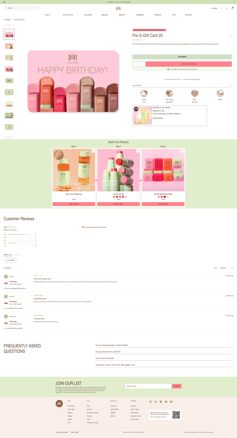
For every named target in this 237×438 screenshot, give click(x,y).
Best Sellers (68, 15)
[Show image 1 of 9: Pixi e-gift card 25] (9, 34)
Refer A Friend (135, 409)
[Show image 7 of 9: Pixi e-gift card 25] (9, 103)
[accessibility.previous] (2, 2)
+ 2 (125, 196)
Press (88, 419)
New (47, 15)
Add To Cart (73, 204)
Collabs (70, 419)
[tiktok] (155, 402)
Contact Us (114, 406)
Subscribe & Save (136, 416)
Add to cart (188, 64)
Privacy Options (210, 432)
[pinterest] (166, 402)
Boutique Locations (92, 413)
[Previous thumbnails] (9, 25)
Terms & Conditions (201, 432)
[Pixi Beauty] (118, 8)
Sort (215, 268)
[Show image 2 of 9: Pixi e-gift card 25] (9, 46)
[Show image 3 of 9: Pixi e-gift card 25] (9, 57)
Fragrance (140, 15)
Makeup (122, 15)
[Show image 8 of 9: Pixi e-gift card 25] (9, 115)
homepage (7, 20)
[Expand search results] (36, 8)
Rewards (215, 8)
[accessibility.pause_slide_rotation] (4, 2)
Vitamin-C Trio (159, 111)
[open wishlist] (227, 8)
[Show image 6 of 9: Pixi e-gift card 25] (9, 92)
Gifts (174, 15)
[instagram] (150, 402)
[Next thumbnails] (9, 137)
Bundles (158, 15)
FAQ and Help (114, 409)
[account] (221, 8)
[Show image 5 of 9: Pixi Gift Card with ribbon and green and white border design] (9, 80)
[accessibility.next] (234, 2)
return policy (197, 79)
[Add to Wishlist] (231, 35)
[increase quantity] (142, 64)
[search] (6, 8)
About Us (89, 409)
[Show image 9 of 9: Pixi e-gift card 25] (9, 127)
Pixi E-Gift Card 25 (19, 20)
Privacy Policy (193, 432)
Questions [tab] (18, 255)
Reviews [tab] (8, 255)
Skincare (104, 15)
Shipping (113, 413)
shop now (158, 118)
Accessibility (186, 432)
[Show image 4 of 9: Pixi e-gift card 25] (9, 69)
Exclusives (88, 15)
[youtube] (171, 402)
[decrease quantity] (135, 64)
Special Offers (135, 419)
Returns (113, 416)
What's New (71, 409)
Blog (88, 406)
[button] (20, 234)
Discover (188, 15)
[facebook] (161, 402)
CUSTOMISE (182, 57)
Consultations (134, 413)
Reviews (89, 416)
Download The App (92, 423)
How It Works (136, 85)
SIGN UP (176, 386)
